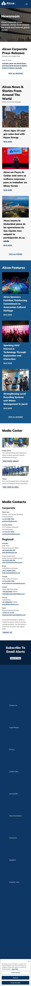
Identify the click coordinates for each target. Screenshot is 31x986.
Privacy (12, 749)
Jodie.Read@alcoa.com (9, 552)
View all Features (15, 417)
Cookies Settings (15, 972)
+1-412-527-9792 (8, 532)
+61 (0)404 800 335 (8, 550)
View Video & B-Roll (11, 487)
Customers (13, 838)
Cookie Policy (14, 772)
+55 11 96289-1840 (9, 570)
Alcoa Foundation (15, 816)
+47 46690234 (7, 602)
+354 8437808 (7, 591)
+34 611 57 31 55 (8, 612)
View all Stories (15, 254)
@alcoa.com (13, 594)
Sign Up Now (15, 658)
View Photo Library (11, 461)
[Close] (29, 961)
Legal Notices (14, 727)
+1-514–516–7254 (8, 581)
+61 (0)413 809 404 (8, 560)
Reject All (15, 977)
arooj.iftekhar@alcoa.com (10, 604)
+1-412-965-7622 (8, 519)
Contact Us (7, 632)
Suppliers (12, 860)
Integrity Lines (14, 882)
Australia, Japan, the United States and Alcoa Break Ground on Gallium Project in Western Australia (14, 66)
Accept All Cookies (15, 982)
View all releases (15, 73)
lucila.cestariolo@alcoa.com (11, 573)
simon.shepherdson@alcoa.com (12, 562)
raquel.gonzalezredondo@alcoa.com (14, 615)
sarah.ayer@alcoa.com (9, 521)
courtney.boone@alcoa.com (11, 534)
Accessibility (13, 794)
